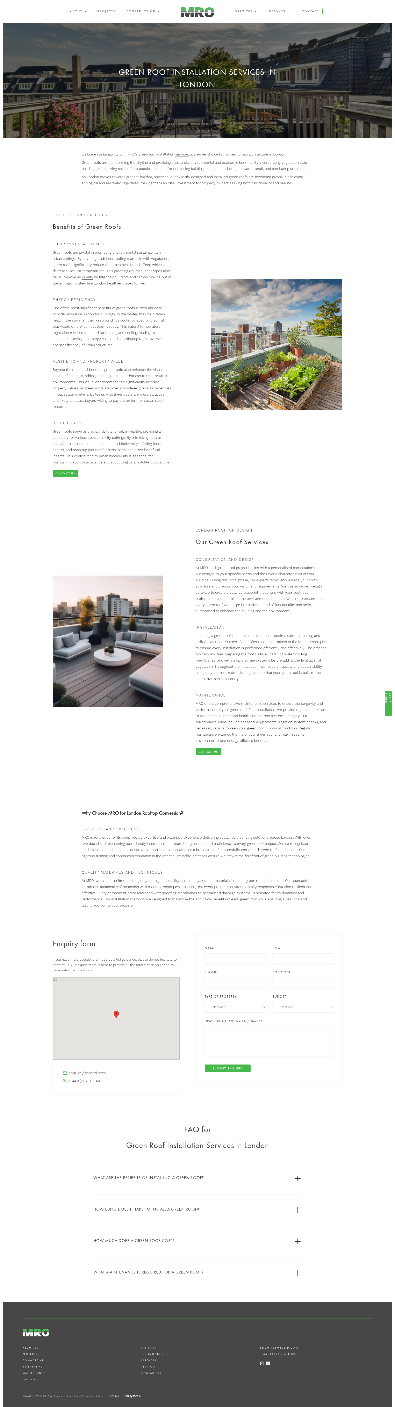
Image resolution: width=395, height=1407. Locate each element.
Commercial (33, 1360)
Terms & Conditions (84, 1396)
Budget (279, 997)
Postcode (282, 972)
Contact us (151, 1373)
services (182, 154)
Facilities (31, 1379)
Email (278, 948)
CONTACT (310, 11)
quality (87, 277)
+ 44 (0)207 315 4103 (277, 1354)
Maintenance (34, 1373)
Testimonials (152, 1354)
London (93, 177)
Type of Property (221, 997)
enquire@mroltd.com (279, 1347)
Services (148, 1366)
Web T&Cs (103, 1396)
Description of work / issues (234, 1021)
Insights (277, 11)
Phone (211, 972)
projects (106, 11)
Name (210, 948)
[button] (78, 11)
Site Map (48, 1396)
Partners (148, 1360)
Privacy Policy (63, 1396)
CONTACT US (65, 473)
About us (30, 1347)
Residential (32, 1366)
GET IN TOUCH (388, 698)
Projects (30, 1354)
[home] (197, 11)
